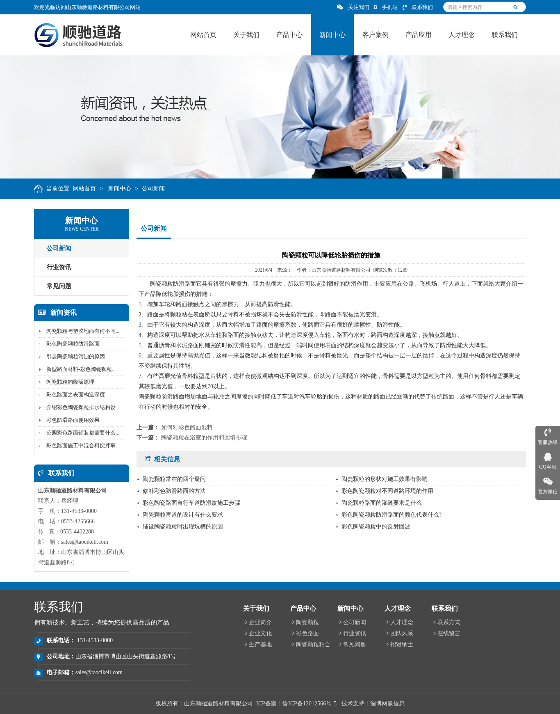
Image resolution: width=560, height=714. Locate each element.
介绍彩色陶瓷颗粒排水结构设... (82, 407)
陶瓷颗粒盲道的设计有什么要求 (183, 515)
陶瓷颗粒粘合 (313, 644)
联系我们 (422, 7)
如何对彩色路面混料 (187, 427)
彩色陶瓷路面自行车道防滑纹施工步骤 (191, 503)
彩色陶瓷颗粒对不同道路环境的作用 (387, 491)
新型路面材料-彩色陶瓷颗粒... (81, 369)
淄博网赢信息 (387, 703)
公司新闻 (153, 188)
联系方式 (448, 622)
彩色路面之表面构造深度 (75, 394)
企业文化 (260, 633)
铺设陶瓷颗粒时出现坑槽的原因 (183, 527)
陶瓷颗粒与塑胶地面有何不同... (82, 331)
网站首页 (84, 188)
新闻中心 (119, 188)
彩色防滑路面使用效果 (73, 420)
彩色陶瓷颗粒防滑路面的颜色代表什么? (391, 515)
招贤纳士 (401, 644)
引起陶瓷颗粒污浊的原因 (75, 356)
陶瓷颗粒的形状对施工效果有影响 (384, 479)
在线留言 (448, 633)
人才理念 (401, 622)
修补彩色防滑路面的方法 (174, 491)
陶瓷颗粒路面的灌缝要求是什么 (381, 503)
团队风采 (401, 633)
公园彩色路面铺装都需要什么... (82, 433)
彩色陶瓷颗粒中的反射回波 (375, 527)
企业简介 (260, 622)
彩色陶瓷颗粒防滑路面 (73, 344)
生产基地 (260, 644)
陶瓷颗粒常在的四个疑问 (174, 479)
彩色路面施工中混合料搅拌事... (82, 445)
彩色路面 (307, 633)
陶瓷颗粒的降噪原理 (70, 382)
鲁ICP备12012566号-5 (309, 703)
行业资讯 (59, 267)
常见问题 (59, 286)
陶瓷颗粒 (307, 622)
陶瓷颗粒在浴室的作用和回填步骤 (204, 438)
